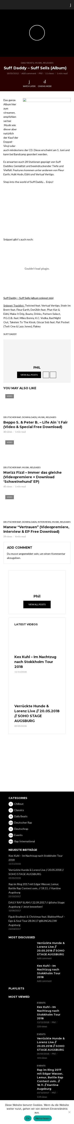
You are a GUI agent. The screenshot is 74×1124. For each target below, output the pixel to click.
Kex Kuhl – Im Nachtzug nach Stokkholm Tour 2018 (35, 662)
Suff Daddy (10, 334)
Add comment (28, 73)
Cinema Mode (45, 86)
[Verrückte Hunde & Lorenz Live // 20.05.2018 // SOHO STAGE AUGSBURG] (37, 690)
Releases (48, 62)
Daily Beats (27, 62)
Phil (41, 73)
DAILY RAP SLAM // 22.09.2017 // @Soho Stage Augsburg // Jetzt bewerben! (37, 904)
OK (28, 1118)
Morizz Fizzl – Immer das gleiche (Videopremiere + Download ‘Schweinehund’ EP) (32, 477)
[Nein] (69, 1112)
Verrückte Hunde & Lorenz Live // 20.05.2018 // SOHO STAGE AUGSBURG (36, 713)
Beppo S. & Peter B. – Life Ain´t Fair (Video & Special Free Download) (35, 424)
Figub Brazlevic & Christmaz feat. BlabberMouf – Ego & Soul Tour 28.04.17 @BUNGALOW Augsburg (37, 921)
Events (41, 1002)
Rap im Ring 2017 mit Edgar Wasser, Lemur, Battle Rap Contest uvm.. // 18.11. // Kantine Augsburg (35, 888)
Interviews (44, 521)
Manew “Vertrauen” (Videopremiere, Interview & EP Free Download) (36, 529)
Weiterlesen (42, 1118)
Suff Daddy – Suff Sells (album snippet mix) (28, 298)
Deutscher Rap (12, 417)
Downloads (29, 417)
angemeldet (26, 553)
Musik (38, 62)
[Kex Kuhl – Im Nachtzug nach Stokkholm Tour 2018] (37, 641)
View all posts (29, 374)
